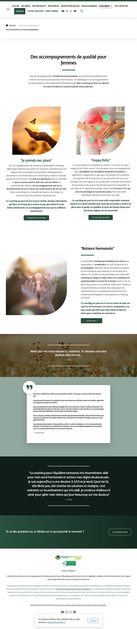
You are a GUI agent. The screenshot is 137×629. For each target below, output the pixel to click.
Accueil (12, 25)
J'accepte (93, 620)
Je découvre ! (91, 320)
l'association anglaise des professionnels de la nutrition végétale (80, 605)
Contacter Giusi (120, 532)
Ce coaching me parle (100, 217)
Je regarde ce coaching (36, 218)
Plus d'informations (56, 622)
